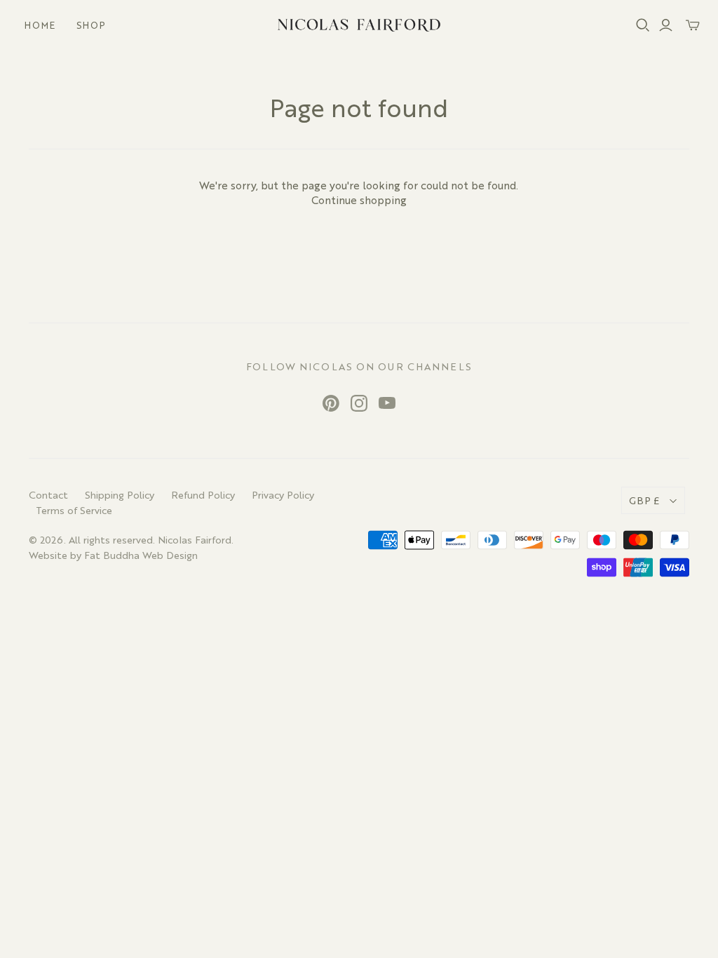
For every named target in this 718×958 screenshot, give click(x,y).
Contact (48, 494)
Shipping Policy (119, 494)
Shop (90, 25)
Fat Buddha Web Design (141, 554)
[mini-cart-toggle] (693, 25)
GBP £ (644, 500)
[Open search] (643, 25)
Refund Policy (203, 494)
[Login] (665, 25)
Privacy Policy (283, 494)
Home (40, 25)
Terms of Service (74, 510)
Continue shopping (359, 199)
